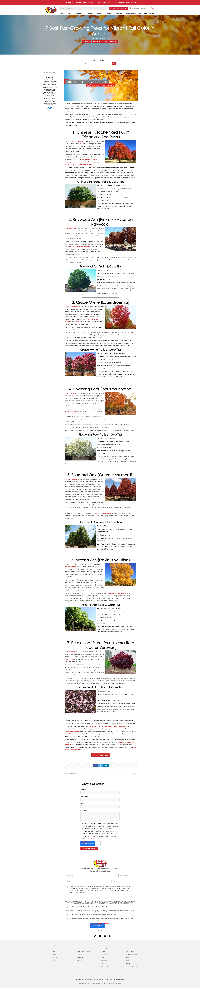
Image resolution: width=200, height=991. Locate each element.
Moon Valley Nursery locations (75, 734)
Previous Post (70, 774)
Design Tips (97, 41)
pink (93, 319)
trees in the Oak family (103, 513)
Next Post (132, 774)
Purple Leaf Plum (72, 652)
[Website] (48, 108)
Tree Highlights (110, 41)
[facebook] (95, 765)
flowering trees (69, 659)
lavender (68, 321)
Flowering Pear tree (73, 393)
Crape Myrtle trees (71, 306)
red (97, 319)
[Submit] (114, 63)
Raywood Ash (71, 228)
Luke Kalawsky (94, 38)
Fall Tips (87, 41)
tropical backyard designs (91, 162)
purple (77, 321)
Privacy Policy (89, 838)
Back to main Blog (48, 72)
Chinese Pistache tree (75, 141)
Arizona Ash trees (70, 567)
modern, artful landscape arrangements (78, 164)
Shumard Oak (72, 479)
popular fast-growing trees (117, 593)
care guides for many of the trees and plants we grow (106, 726)
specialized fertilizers (72, 731)
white (89, 319)
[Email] (51, 108)
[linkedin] (106, 765)
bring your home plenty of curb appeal (80, 246)
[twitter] (100, 765)
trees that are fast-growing (122, 117)
